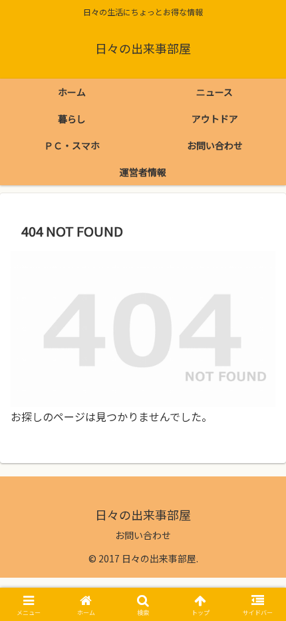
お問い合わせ (143, 535)
